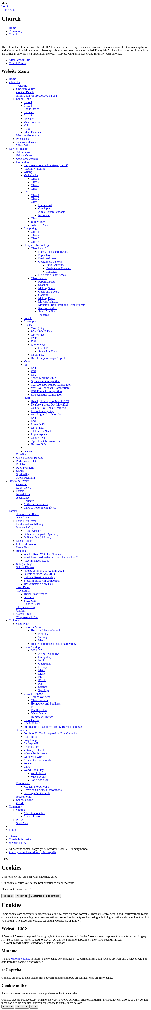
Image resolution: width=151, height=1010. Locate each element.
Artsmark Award (40, 225)
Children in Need (41, 431)
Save (33, 1006)
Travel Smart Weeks (35, 593)
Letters (20, 490)
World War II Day (41, 331)
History (28, 324)
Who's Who (23, 145)
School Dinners (25, 567)
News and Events (19, 480)
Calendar (21, 484)
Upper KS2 (37, 354)
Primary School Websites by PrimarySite (32, 852)
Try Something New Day (38, 583)
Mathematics (31, 175)
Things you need (40, 696)
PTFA (19, 819)
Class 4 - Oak (31, 720)
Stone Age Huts (47, 311)
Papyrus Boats (46, 281)
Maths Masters (39, 713)
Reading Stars (39, 710)
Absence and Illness (27, 514)
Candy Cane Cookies (58, 268)
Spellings (43, 690)
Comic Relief (38, 437)
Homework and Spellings (46, 703)
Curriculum (22, 162)
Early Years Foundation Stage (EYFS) (46, 165)
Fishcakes (51, 271)
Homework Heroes (42, 716)
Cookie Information (20, 839)
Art (25, 191)
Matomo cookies (20, 958)
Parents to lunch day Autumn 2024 (44, 570)
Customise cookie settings (45, 895)
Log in (5, 6)
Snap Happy (31, 740)
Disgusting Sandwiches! (52, 274)
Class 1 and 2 (39, 248)
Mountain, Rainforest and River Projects (61, 304)
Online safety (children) (37, 537)
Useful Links (23, 613)
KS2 (33, 374)
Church (13, 34)
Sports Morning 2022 (43, 377)
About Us (14, 82)
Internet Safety (24, 527)
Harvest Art (45, 205)
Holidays (29, 500)
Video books (38, 776)
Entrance (29, 112)
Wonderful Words (34, 756)
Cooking (43, 294)
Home (12, 27)
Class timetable (39, 700)
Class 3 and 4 (39, 278)
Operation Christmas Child (46, 441)
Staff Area (22, 823)
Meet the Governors (27, 135)
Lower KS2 (38, 344)
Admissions (23, 152)
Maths (41, 640)
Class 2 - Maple (33, 647)
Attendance (22, 497)
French (28, 318)
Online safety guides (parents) (41, 534)
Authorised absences (36, 504)
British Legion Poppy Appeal (48, 358)
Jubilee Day (38, 221)
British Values (24, 155)
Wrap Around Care (27, 617)
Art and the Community (37, 760)
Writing (28, 172)
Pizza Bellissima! (56, 265)
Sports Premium (25, 477)
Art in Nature (31, 746)
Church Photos (17, 63)
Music (27, 361)
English (42, 660)
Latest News (23, 487)
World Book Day (34, 770)
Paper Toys (44, 255)
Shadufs (43, 284)
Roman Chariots (47, 308)
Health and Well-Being (29, 524)
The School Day (25, 607)
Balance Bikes (32, 603)
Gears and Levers (48, 291)
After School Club (19, 59)
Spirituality (22, 474)
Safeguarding (24, 564)
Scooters (29, 597)
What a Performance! (36, 753)
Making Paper (46, 298)
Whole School (32, 723)
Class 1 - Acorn (33, 627)
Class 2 (28, 115)
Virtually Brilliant (34, 750)
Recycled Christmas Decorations (43, 789)
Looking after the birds (37, 793)
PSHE (27, 397)
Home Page (8, 9)
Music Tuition (24, 540)
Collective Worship (27, 158)
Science (28, 451)
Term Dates (23, 587)
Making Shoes (46, 288)
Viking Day (38, 328)
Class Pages (23, 623)
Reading (21, 550)
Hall (26, 125)
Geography (30, 321)
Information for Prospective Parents (36, 95)
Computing (30, 228)
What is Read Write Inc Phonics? (43, 554)
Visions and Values (27, 142)
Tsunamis (43, 314)
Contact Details (25, 92)
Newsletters (23, 494)
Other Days (37, 334)
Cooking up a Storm (50, 261)
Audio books (38, 773)
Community (16, 31)
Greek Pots (44, 348)
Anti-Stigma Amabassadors (47, 414)
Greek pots (44, 208)
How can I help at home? (45, 630)
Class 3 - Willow (33, 693)
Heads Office (31, 108)
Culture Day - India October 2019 (50, 407)
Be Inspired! (31, 743)
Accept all (22, 895)
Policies (20, 464)
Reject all (8, 895)
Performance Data (26, 461)
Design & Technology (36, 245)
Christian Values (25, 88)
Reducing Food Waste (36, 786)
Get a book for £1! (41, 779)
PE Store (29, 118)
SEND (20, 471)
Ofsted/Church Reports (29, 457)
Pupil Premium (25, 467)
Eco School (23, 783)
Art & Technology (49, 653)
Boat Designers (47, 258)
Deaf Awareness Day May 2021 (49, 404)
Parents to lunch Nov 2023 (39, 574)
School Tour (23, 98)
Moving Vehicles (48, 301)
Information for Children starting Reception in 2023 (53, 726)
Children (14, 620)
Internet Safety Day (42, 411)
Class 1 (28, 128)
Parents (13, 510)
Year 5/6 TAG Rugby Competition (51, 384)
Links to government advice (40, 507)
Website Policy (17, 842)
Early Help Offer (26, 520)
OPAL (20, 803)
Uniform (21, 610)
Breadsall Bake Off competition (42, 580)
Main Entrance (32, 122)
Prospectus (22, 138)
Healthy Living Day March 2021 (50, 401)
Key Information (18, 148)
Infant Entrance (32, 132)
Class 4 (28, 102)
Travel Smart (23, 590)
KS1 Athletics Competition (46, 394)
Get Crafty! (30, 736)
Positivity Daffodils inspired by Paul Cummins (51, 733)
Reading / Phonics (34, 168)
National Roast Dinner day (39, 577)
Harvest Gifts (38, 444)
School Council (25, 799)
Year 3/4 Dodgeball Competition (50, 387)
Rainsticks (44, 215)
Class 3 (28, 105)
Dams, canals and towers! (53, 251)
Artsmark (21, 730)
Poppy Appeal (39, 434)
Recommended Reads (36, 560)
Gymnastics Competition (45, 381)
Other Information (26, 544)
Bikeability (30, 600)
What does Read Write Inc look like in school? (51, 557)
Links (27, 766)
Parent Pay (22, 547)
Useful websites (33, 530)
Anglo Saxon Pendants (51, 211)
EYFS (34, 338)
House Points (24, 796)
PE (25, 364)
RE (25, 447)
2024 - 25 (36, 650)
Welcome (21, 85)
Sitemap (13, 836)
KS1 (33, 341)
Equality (21, 454)
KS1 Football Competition (46, 391)
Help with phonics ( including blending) (54, 643)
